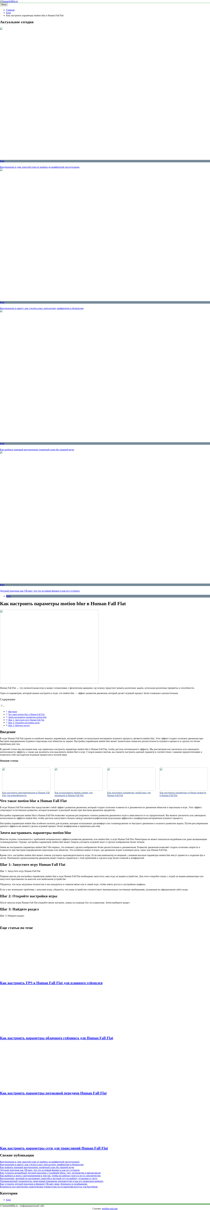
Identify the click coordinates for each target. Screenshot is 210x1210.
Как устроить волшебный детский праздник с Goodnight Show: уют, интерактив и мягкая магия (50, 1173)
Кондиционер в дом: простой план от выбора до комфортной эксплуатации (39, 167)
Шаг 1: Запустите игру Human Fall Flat (26, 720)
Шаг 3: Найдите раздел (19, 725)
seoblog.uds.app (110, 1208)
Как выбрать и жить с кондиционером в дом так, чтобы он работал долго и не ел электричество (50, 1175)
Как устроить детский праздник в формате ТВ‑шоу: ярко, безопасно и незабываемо (43, 1184)
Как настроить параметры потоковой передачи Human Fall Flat (53, 1093)
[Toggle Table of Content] (2, 706)
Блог (2, 161)
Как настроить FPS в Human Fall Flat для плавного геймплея (51, 983)
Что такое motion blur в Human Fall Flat (26, 714)
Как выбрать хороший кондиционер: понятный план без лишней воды (37, 449)
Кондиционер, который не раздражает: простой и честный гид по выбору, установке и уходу (48, 1178)
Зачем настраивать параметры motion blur (27, 717)
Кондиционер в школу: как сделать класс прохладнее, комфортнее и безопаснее (42, 308)
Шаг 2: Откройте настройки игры (24, 722)
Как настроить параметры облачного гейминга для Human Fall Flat (56, 1038)
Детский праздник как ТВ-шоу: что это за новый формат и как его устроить (40, 591)
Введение (12, 711)
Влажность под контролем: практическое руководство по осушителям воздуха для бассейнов (49, 1186)
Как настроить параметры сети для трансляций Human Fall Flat (54, 1148)
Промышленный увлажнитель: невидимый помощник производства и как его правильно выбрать (51, 1181)
